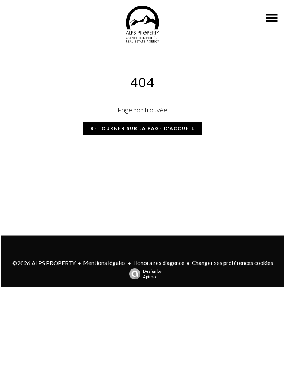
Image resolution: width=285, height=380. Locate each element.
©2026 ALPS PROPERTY (44, 263)
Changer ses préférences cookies (232, 262)
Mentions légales (104, 262)
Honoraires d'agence (158, 262)
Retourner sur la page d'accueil (142, 128)
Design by (152, 273)
